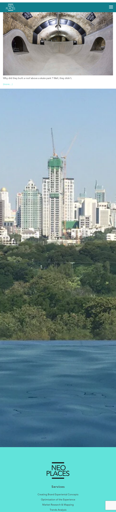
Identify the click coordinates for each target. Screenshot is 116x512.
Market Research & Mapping (58, 505)
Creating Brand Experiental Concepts (58, 494)
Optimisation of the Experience (58, 500)
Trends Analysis (58, 510)
